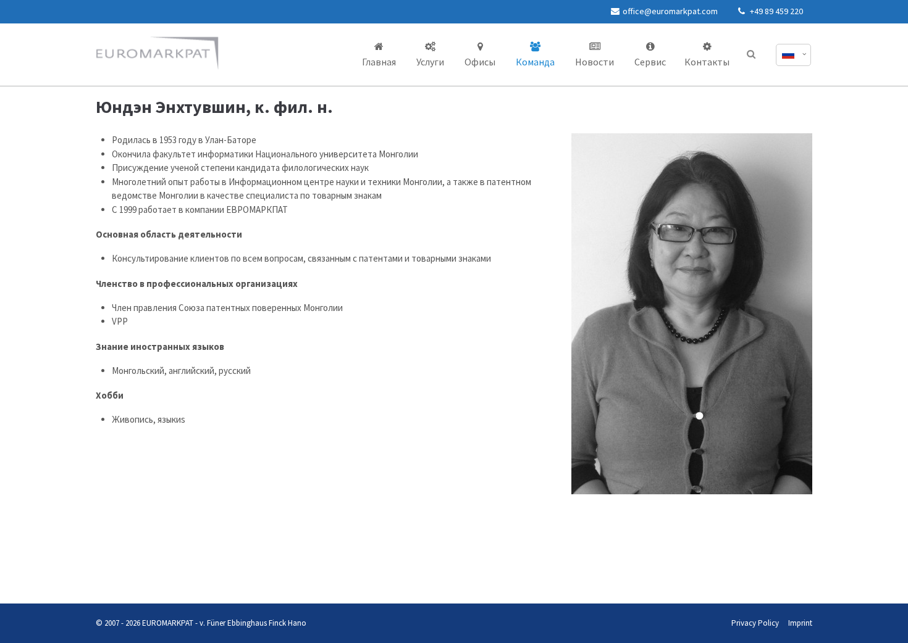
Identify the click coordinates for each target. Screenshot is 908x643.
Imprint (800, 623)
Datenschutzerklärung (106, 579)
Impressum (150, 579)
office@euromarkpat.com (670, 11)
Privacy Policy (755, 623)
